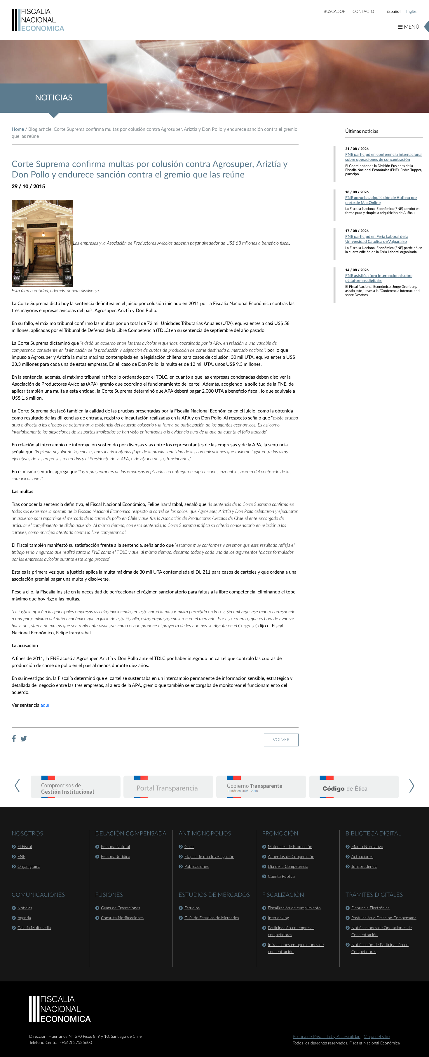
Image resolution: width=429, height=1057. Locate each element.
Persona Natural (115, 847)
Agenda (24, 918)
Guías (189, 847)
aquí (45, 705)
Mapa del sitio (377, 1037)
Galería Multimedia (34, 928)
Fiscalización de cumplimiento (294, 908)
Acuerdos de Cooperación (291, 857)
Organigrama (29, 867)
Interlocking (278, 918)
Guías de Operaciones (120, 908)
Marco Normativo (367, 847)
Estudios (192, 908)
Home (18, 129)
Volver (281, 740)
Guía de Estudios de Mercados (211, 918)
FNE (21, 857)
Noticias (25, 908)
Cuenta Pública (281, 877)
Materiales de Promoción (290, 847)
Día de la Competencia (288, 867)
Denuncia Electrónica (370, 908)
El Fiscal (25, 847)
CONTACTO (363, 12)
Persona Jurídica (115, 857)
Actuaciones (362, 857)
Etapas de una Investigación (209, 857)
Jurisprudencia (364, 867)
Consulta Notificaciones (122, 918)
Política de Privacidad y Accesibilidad (326, 1037)
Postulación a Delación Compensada (383, 918)
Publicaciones (196, 867)
